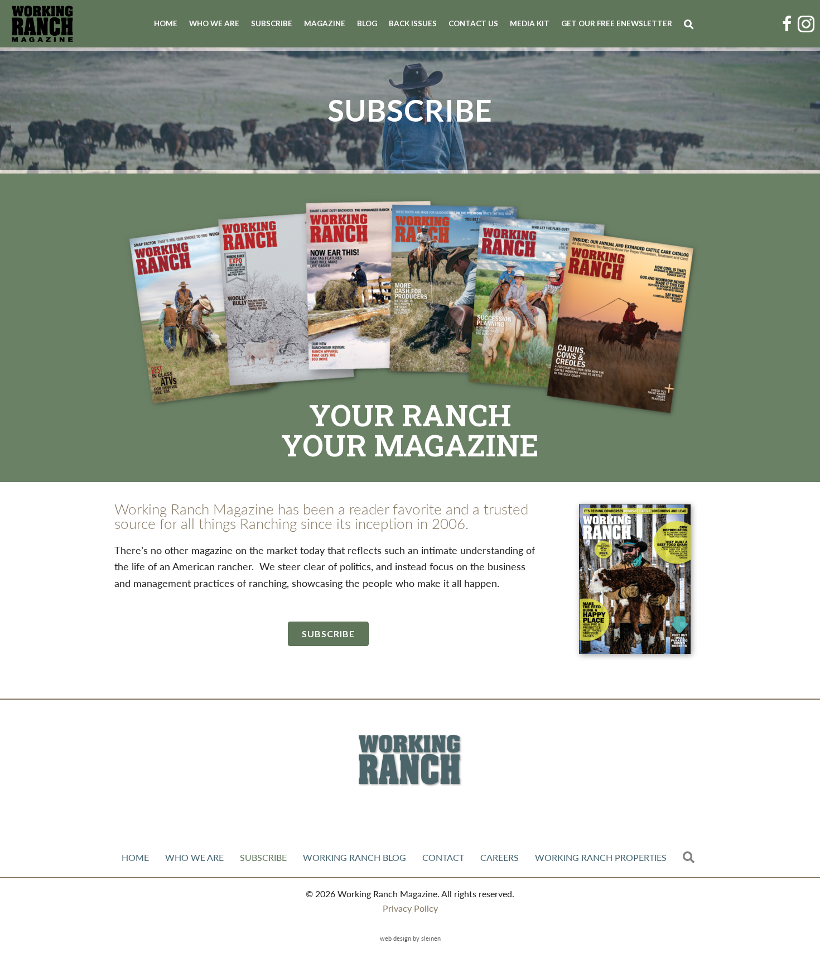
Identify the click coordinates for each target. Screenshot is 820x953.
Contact (443, 857)
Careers (499, 857)
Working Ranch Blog (354, 857)
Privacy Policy (410, 908)
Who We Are (214, 23)
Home (165, 23)
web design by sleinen (410, 937)
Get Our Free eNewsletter (616, 23)
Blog (367, 23)
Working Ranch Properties (601, 857)
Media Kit (529, 23)
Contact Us (473, 23)
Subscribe (271, 23)
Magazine (324, 23)
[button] (691, 24)
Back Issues (413, 23)
